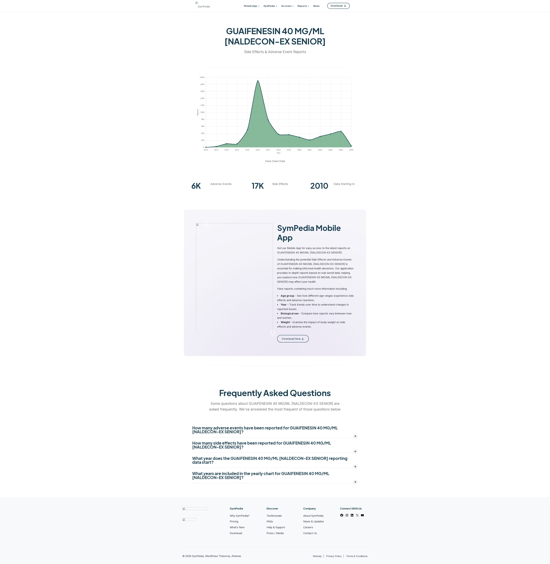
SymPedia (269, 5)
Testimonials (274, 515)
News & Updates (313, 521)
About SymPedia (313, 515)
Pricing (234, 521)
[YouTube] (362, 515)
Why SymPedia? (240, 515)
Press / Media (275, 533)
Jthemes (236, 556)
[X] (357, 515)
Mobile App (250, 5)
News (316, 5)
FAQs (270, 521)
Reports (302, 5)
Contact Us (310, 533)
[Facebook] (341, 515)
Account (286, 5)
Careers (308, 527)
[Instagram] (347, 515)
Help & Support (276, 527)
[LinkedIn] (352, 515)
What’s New (237, 527)
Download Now (291, 338)
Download (337, 5)
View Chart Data (275, 161)
